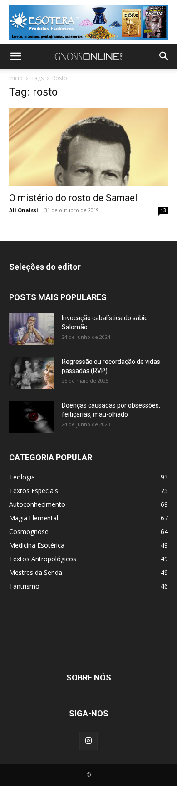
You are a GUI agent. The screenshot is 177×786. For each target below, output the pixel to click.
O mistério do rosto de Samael (73, 197)
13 (163, 210)
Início (16, 78)
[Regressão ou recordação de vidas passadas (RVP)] (31, 373)
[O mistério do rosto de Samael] (88, 147)
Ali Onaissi (23, 210)
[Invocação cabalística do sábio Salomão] (31, 329)
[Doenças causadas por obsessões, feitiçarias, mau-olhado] (31, 417)
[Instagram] (88, 741)
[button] (15, 56)
